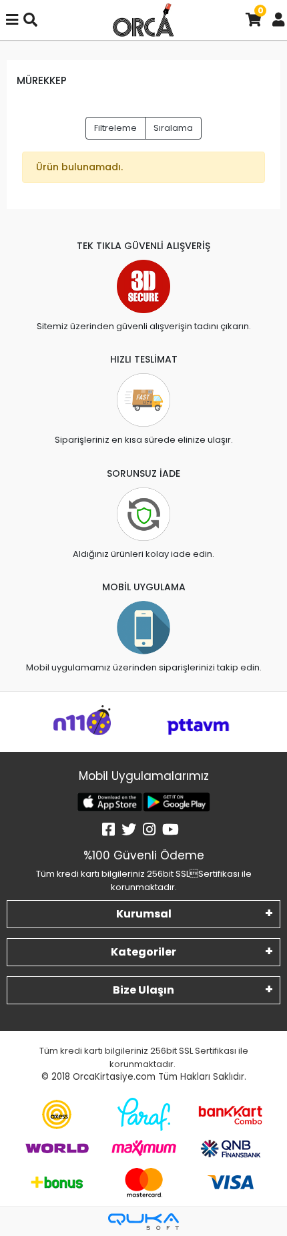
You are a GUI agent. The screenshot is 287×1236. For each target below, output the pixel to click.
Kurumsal (144, 913)
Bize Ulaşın (143, 990)
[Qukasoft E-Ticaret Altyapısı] (143, 1221)
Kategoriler (143, 952)
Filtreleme (115, 128)
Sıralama (173, 128)
